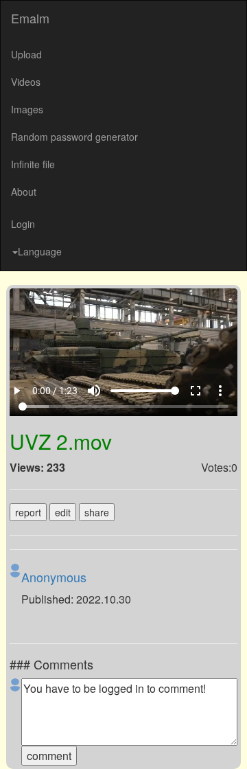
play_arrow (17, 743)
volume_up (103, 743)
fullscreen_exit (205, 743)
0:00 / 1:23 (56, 742)
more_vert (230, 743)
